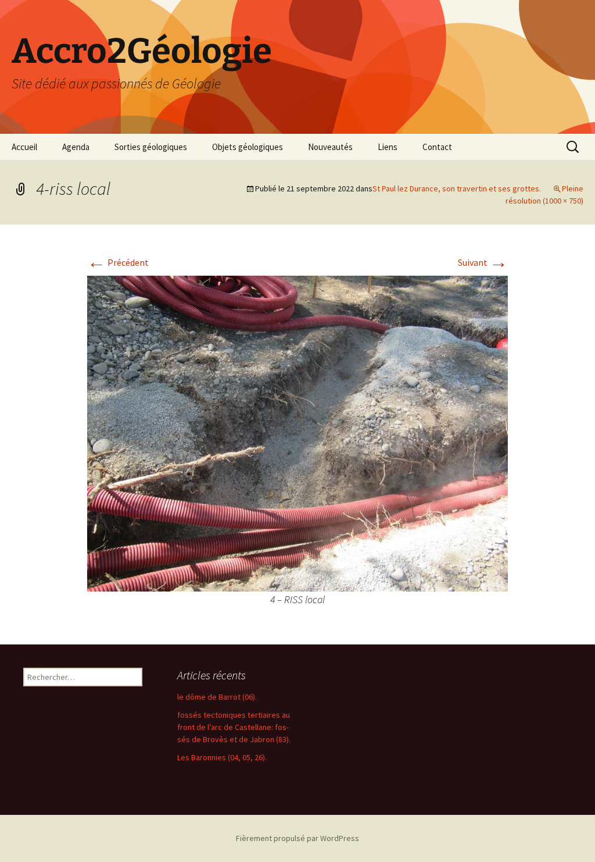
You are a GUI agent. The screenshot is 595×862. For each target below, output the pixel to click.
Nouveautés (330, 146)
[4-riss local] (297, 432)
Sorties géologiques (150, 146)
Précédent (118, 262)
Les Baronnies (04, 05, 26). (222, 757)
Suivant (483, 262)
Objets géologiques (247, 146)
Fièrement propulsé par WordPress (297, 838)
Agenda (75, 146)
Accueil (24, 146)
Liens (387, 146)
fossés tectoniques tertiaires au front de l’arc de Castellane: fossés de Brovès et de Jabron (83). (234, 727)
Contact (437, 146)
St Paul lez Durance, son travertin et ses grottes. (456, 188)
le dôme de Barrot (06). (217, 697)
